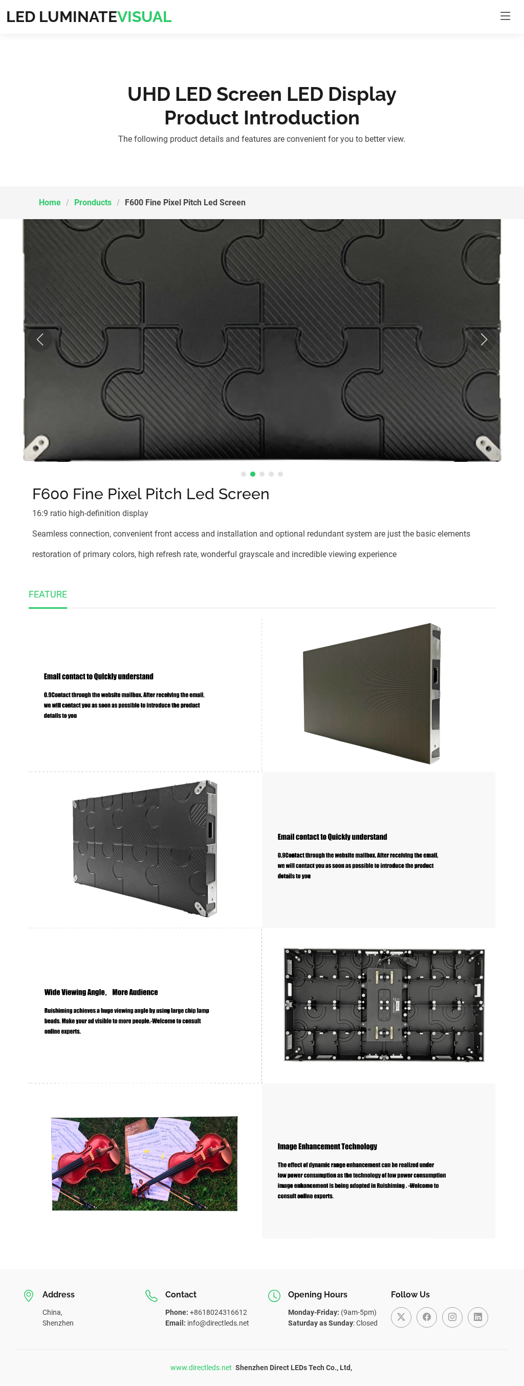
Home (50, 202)
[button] (40, 339)
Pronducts (93, 202)
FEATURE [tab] (48, 594)
